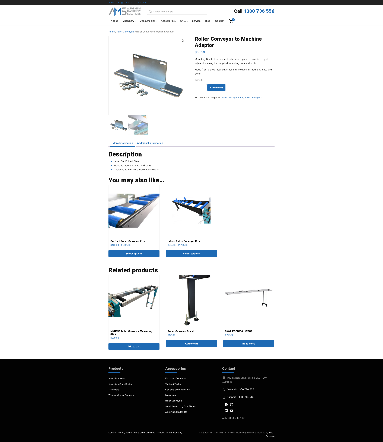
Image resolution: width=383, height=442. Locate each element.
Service (196, 20)
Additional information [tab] (150, 142)
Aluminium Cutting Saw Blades (180, 406)
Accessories (168, 20)
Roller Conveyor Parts (232, 97)
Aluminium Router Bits (176, 412)
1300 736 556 (259, 11)
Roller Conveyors (125, 31)
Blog (120, 2)
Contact (219, 20)
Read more (248, 343)
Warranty (177, 432)
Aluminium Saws (116, 378)
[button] (183, 41)
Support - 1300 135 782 (240, 396)
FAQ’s (129, 2)
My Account (142, 2)
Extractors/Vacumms (176, 378)
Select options (134, 253)
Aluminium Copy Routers (120, 384)
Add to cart (216, 87)
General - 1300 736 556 (240, 389)
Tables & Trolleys (173, 384)
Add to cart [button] (133, 346)
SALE (183, 20)
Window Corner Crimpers (121, 395)
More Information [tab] (123, 142)
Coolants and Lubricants (177, 389)
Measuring (170, 395)
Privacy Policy (125, 432)
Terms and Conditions (144, 432)
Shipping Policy (164, 432)
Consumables (147, 20)
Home (111, 31)
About (111, 2)
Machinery (128, 20)
